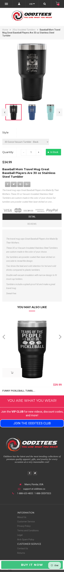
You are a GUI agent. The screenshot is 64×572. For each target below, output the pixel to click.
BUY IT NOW (32, 565)
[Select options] (12, 372)
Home (5, 29)
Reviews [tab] (32, 224)
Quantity (7, 152)
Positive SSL (6, 570)
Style (5, 132)
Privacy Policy (24, 526)
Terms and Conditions (28, 530)
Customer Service (26, 521)
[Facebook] (29, 473)
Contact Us (22, 548)
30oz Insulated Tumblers (23, 29)
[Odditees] (32, 15)
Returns (21, 553)
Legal (20, 535)
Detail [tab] (32, 216)
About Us (21, 517)
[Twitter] (35, 473)
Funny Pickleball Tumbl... (18, 390)
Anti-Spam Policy (25, 539)
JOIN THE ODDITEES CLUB (32, 423)
